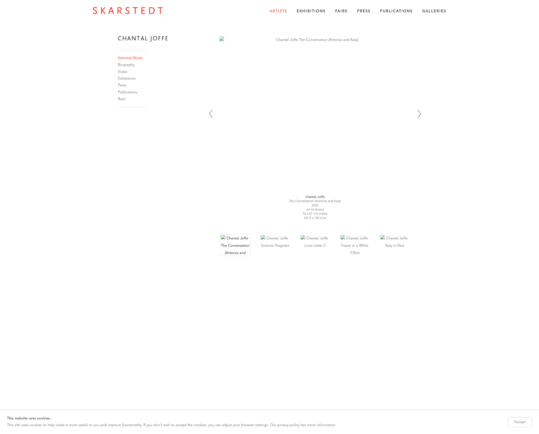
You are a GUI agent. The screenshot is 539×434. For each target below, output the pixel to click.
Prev (211, 113)
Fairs (341, 11)
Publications (396, 11)
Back (121, 99)
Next (419, 113)
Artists (278, 11)
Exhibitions (311, 11)
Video (122, 72)
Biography (126, 65)
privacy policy (288, 425)
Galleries (434, 11)
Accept (520, 422)
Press (364, 11)
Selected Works (130, 58)
